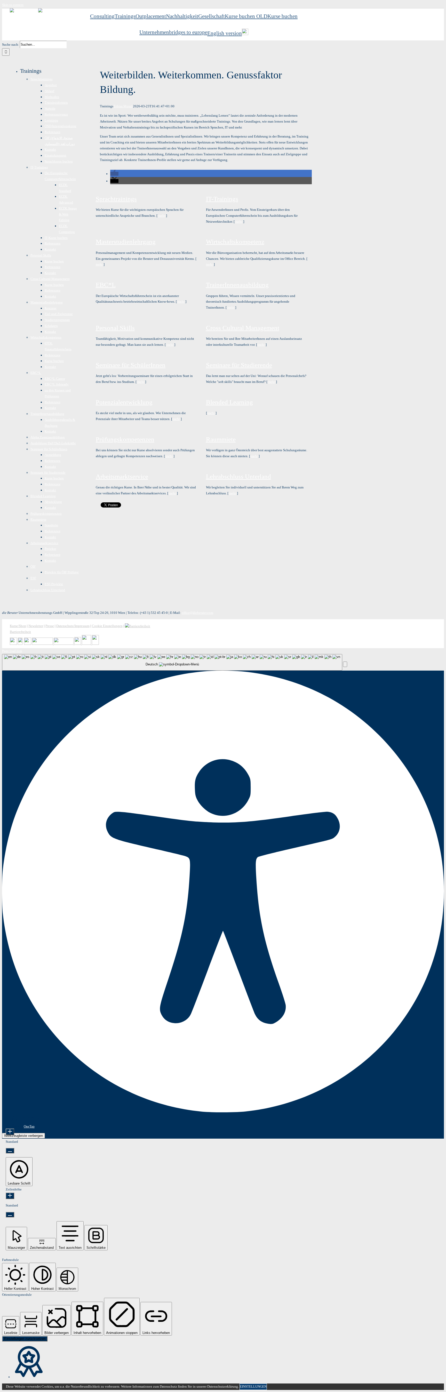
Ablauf (49, 91)
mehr (161, 216)
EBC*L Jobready (57, 384)
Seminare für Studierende (239, 364)
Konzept (51, 308)
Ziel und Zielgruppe (59, 314)
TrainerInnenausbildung (237, 284)
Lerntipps (51, 120)
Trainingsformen (56, 102)
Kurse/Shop (18, 626)
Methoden (52, 97)
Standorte (51, 525)
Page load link (12, 651)
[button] (114, 174)
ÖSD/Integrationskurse (60, 126)
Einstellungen (253, 1386)
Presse (49, 626)
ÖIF (33, 566)
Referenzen (52, 132)
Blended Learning (229, 402)
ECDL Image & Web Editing (68, 214)
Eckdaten (51, 326)
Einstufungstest (55, 155)
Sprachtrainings (116, 198)
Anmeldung (53, 455)
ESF (33, 578)
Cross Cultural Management (242, 327)
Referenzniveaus (56, 114)
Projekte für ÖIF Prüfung (62, 572)
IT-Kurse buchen (56, 238)
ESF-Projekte (54, 584)
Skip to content (12, 5)
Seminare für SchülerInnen (130, 364)
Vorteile (50, 108)
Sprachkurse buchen (59, 161)
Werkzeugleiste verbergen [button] (23, 1136)
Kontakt (50, 149)
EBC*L (106, 284)
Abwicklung (53, 502)
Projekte (50, 549)
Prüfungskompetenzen (125, 439)
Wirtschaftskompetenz (235, 241)
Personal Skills (115, 327)
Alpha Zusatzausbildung (47, 437)
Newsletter (35, 626)
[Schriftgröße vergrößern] (10, 1132)
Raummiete (221, 439)
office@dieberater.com (197, 613)
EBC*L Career (55, 379)
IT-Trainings (222, 198)
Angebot (51, 85)
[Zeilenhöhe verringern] (10, 1214)
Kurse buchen (54, 261)
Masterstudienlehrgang (126, 241)
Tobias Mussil (123, 106)
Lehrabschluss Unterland (238, 476)
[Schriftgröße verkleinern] (10, 1150)
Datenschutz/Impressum (73, 626)
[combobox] (172, 662)
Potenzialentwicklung (124, 402)
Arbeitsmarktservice (122, 476)
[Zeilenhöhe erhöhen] (10, 1196)
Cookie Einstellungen (107, 626)
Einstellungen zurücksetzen (24, 1339)
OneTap (29, 1126)
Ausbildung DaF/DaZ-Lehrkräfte (53, 443)
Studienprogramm (57, 320)
